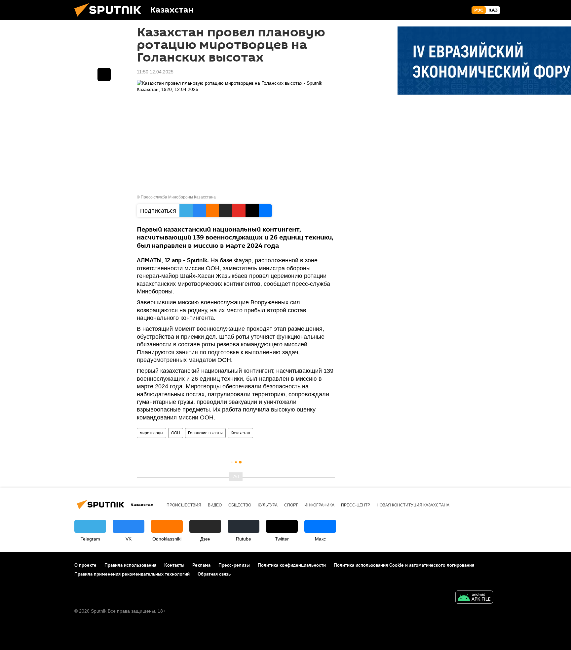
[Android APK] (474, 597)
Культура (268, 505)
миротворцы (151, 433)
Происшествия (184, 505)
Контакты (174, 565)
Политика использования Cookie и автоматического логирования (404, 565)
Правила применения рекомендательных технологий (132, 574)
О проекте (85, 565)
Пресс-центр (355, 505)
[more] (104, 74)
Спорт (291, 505)
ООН (175, 433)
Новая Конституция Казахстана (413, 505)
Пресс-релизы (234, 565)
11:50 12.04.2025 (155, 71)
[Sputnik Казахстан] (110, 18)
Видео (215, 505)
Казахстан (240, 433)
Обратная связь (214, 574)
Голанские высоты (205, 433)
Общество (239, 505)
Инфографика (319, 505)
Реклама (201, 565)
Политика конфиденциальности (292, 565)
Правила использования (130, 565)
